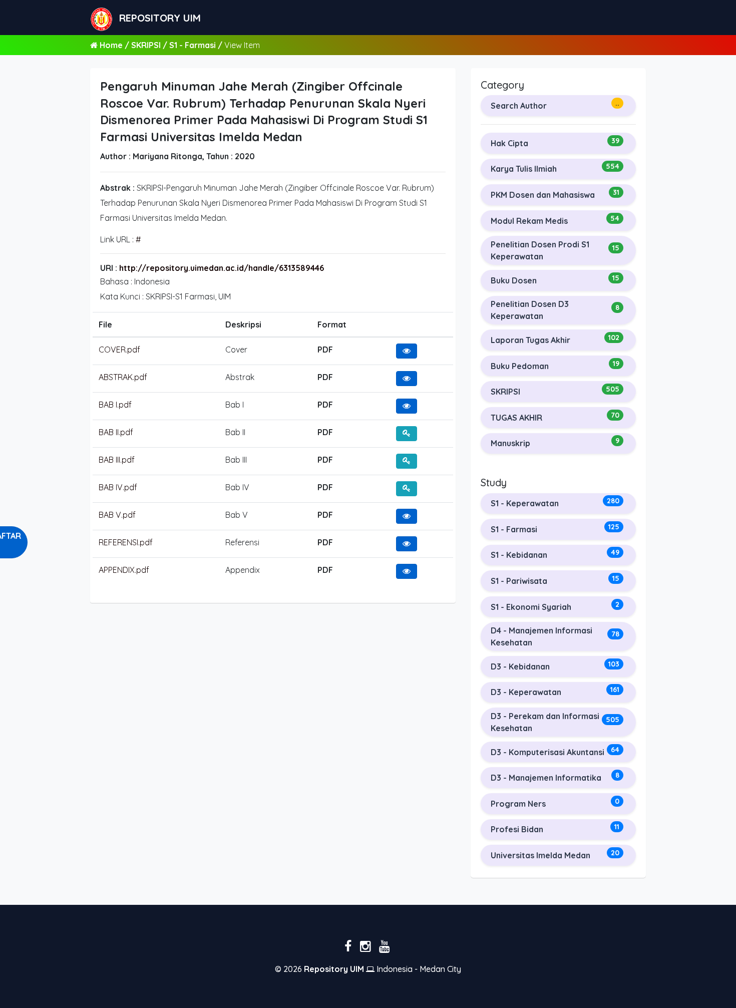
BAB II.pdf (116, 432)
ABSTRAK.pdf (123, 377)
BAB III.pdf (117, 460)
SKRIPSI (147, 45)
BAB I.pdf (115, 405)
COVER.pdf (119, 350)
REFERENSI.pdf (126, 542)
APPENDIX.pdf (124, 570)
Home (111, 45)
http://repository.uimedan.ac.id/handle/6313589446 (221, 268)
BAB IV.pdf (118, 487)
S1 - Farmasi (193, 45)
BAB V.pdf (117, 515)
